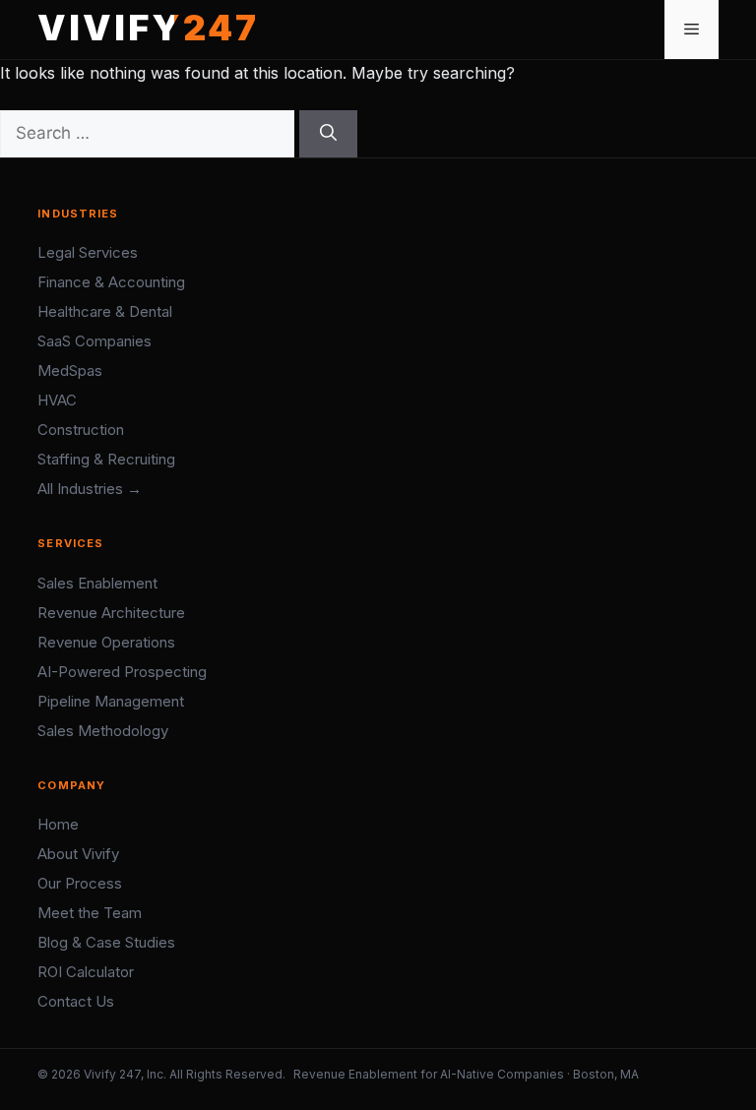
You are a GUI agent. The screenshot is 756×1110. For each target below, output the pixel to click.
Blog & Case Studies (106, 942)
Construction (80, 429)
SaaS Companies (94, 341)
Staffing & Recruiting (106, 459)
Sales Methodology (102, 730)
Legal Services (87, 252)
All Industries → (89, 488)
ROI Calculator (85, 971)
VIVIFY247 (148, 27)
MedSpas (69, 370)
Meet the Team (89, 912)
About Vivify (78, 853)
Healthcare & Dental (104, 311)
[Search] (328, 133)
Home (58, 824)
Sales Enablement (97, 583)
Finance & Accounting (111, 282)
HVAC (57, 400)
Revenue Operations (106, 642)
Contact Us (75, 1001)
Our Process (79, 883)
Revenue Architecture (111, 612)
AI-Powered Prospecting (122, 671)
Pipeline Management (110, 701)
